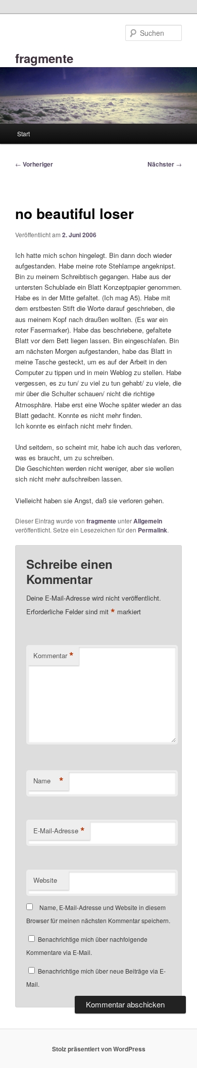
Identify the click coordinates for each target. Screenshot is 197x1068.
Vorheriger (34, 164)
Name (48, 781)
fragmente (44, 58)
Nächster (164, 164)
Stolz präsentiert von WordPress (98, 1048)
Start (23, 133)
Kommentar (53, 656)
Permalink (152, 530)
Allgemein (147, 520)
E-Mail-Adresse (59, 831)
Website (45, 880)
